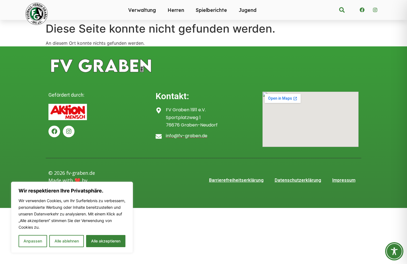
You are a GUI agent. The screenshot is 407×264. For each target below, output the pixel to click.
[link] (342, 10)
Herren (176, 10)
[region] (72, 217)
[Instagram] (375, 10)
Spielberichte (211, 10)
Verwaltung (142, 10)
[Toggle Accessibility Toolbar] (394, 251)
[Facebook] (362, 10)
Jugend (247, 10)
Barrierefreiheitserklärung (236, 180)
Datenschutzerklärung (298, 180)
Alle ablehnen (67, 241)
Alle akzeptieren (105, 241)
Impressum (344, 180)
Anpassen (33, 241)
